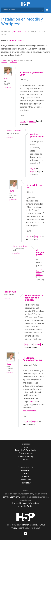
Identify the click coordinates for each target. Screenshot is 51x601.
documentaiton (29, 410)
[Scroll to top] (25, 535)
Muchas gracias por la (37, 135)
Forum (25, 459)
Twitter (25, 473)
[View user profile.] (8, 75)
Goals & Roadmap (25, 456)
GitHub (25, 476)
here (31, 401)
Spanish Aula (10, 291)
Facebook (25, 470)
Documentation (25, 453)
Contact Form (26, 479)
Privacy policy (17, 528)
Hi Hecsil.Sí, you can (34, 186)
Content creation (16, 40)
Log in (4, 61)
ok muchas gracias (40, 252)
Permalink (7, 87)
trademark (27, 524)
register (13, 61)
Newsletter (25, 482)
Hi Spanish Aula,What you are (32, 358)
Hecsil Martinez (20, 31)
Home (25, 447)
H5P (25, 516)
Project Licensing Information (25, 503)
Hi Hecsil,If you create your (31, 73)
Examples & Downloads (25, 450)
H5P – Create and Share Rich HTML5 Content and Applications (25, 4)
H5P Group (40, 524)
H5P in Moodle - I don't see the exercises (34, 297)
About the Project (25, 506)
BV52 (6, 78)
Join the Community (11, 497)
